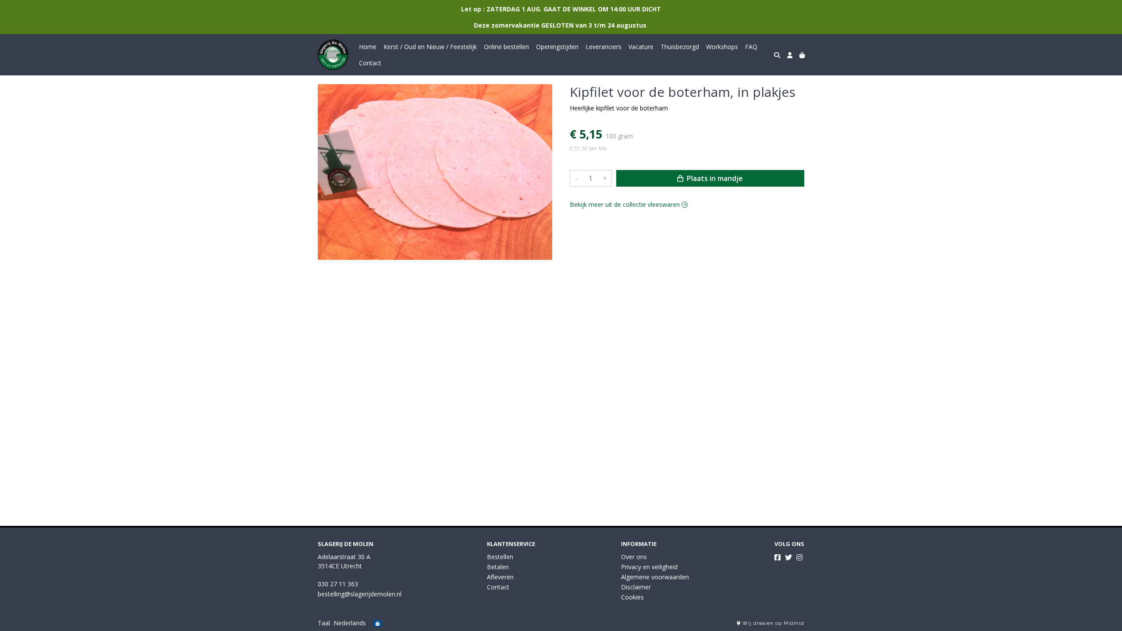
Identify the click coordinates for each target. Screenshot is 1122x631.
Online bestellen (506, 47)
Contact (370, 63)
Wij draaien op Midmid (772, 623)
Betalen (498, 567)
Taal (324, 623)
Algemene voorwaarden (655, 577)
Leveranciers (603, 47)
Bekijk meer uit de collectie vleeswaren (626, 204)
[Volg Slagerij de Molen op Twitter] (788, 557)
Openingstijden (557, 47)
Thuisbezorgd (679, 47)
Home (367, 47)
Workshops (722, 47)
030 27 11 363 (338, 584)
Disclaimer (636, 587)
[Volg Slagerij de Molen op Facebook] (777, 557)
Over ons (634, 557)
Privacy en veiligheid (649, 567)
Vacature (640, 47)
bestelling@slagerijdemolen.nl (359, 594)
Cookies (632, 597)
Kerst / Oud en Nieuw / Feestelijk (430, 47)
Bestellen (500, 557)
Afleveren (500, 577)
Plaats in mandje (714, 178)
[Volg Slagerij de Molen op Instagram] (799, 557)
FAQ (751, 47)
